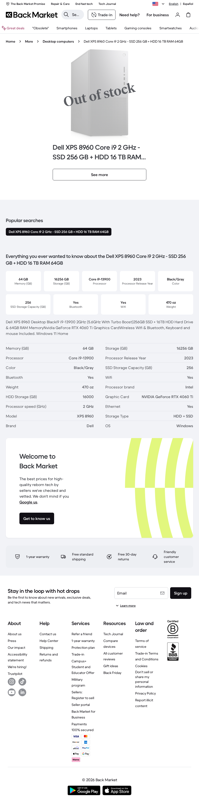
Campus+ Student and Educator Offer (83, 667)
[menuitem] (67, 28)
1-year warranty (83, 641)
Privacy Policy (145, 693)
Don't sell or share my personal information (144, 679)
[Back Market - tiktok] (22, 682)
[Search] (66, 14)
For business (158, 14)
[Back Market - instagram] (12, 682)
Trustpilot (15, 674)
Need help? (129, 14)
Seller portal (81, 705)
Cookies (141, 666)
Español (188, 4)
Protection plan (83, 647)
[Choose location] (159, 4)
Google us (28, 502)
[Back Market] (32, 15)
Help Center (49, 641)
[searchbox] (76, 14)
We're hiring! (17, 667)
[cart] (188, 15)
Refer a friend (82, 634)
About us (15, 634)
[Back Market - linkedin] (22, 692)
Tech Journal (113, 634)
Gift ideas (110, 666)
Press (12, 641)
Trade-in (78, 654)
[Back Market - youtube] (12, 692)
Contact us (48, 634)
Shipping (46, 647)
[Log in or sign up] (177, 15)
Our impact (16, 647)
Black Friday (112, 673)
